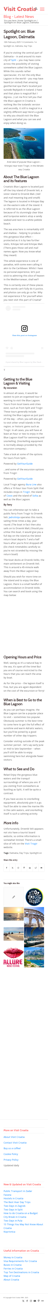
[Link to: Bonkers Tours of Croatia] (14, 913)
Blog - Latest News (19, 16)
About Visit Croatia (14, 1136)
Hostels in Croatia (13, 1198)
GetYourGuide (25, 463)
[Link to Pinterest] (39, 1301)
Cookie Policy (11, 1154)
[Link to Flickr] (42, 1301)
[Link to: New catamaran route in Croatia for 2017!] (34, 957)
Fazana (7, 1194)
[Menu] (40, 9)
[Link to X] (23, 1301)
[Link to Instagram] (31, 1301)
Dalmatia (19, 46)
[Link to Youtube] (35, 1301)
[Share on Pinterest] (24, 868)
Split (13, 60)
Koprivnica (9, 1231)
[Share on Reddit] (35, 868)
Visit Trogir (31, 843)
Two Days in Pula (13, 1220)
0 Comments (27, 42)
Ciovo (10, 495)
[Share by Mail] (41, 868)
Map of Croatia (12, 1275)
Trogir (26, 491)
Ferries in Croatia (13, 1268)
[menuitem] (34, 9)
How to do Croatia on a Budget (21, 1213)
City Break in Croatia (15, 1216)
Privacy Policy (11, 1159)
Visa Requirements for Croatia (20, 1261)
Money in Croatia (13, 1257)
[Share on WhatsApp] (18, 868)
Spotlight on (9, 46)
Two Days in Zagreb (14, 1205)
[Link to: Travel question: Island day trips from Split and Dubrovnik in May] (34, 937)
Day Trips (28, 46)
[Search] (34, 9)
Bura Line (31, 484)
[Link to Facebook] (27, 1301)
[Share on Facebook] (6, 868)
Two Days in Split (13, 1209)
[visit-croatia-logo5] (20, 9)
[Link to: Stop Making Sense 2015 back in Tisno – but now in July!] (34, 897)
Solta (35, 495)
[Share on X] (12, 868)
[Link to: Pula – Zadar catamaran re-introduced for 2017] (34, 917)
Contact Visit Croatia (15, 1142)
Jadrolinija (14, 517)
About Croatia (11, 1279)
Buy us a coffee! (12, 1148)
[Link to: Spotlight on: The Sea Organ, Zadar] (14, 934)
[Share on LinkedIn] (30, 868)
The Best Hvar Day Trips (17, 1202)
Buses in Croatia (13, 1264)
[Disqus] (24, 1010)
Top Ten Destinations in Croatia (21, 1272)
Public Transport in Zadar (18, 1191)
